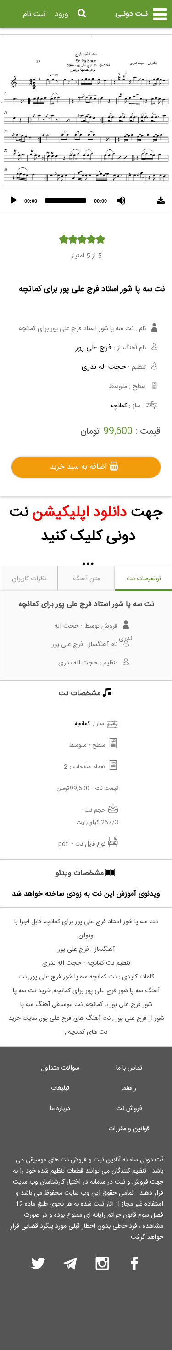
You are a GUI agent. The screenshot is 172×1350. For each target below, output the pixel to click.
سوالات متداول (60, 1068)
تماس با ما (129, 1068)
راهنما (129, 1088)
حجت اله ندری (104, 367)
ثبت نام (34, 14)
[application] (86, 200)
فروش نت (129, 1108)
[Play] (13, 200)
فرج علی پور (93, 348)
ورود (61, 14)
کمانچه (118, 406)
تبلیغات (60, 1088)
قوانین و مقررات (129, 1128)
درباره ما (60, 1108)
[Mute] (121, 200)
